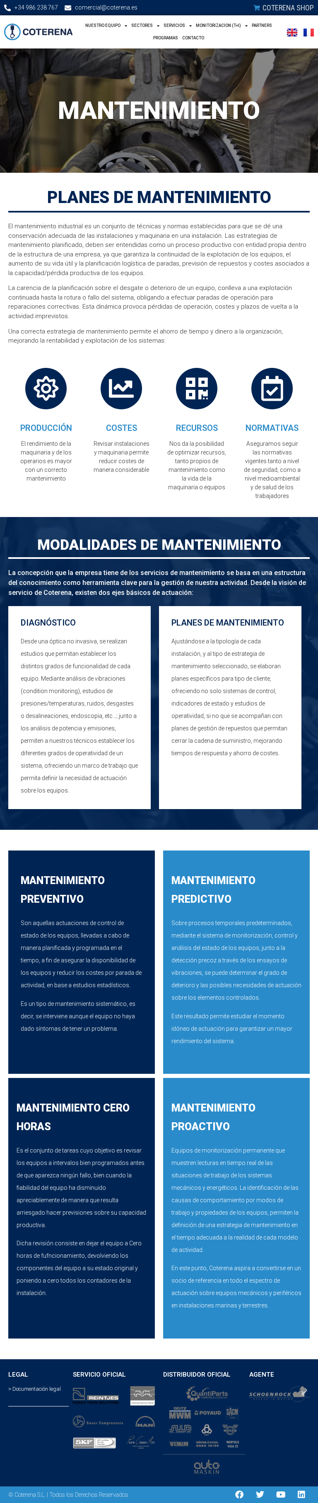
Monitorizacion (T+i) (218, 25)
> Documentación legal (34, 1389)
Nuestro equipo (102, 25)
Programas (165, 38)
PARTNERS (262, 25)
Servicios (174, 25)
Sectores (142, 25)
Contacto (193, 38)
